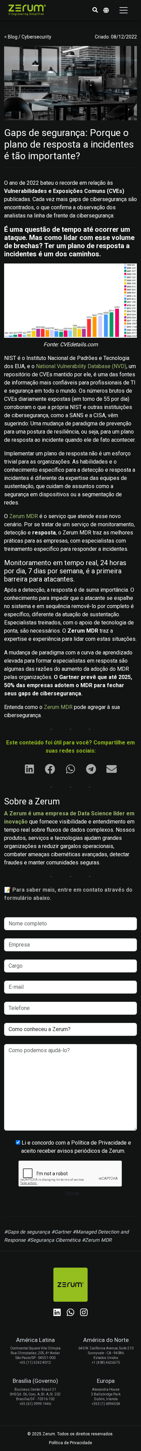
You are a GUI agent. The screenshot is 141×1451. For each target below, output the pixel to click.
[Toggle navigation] (123, 10)
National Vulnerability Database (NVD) (81, 366)
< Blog (11, 37)
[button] (95, 10)
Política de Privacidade (70, 1442)
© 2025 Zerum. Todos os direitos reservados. (70, 1434)
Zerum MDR (23, 516)
